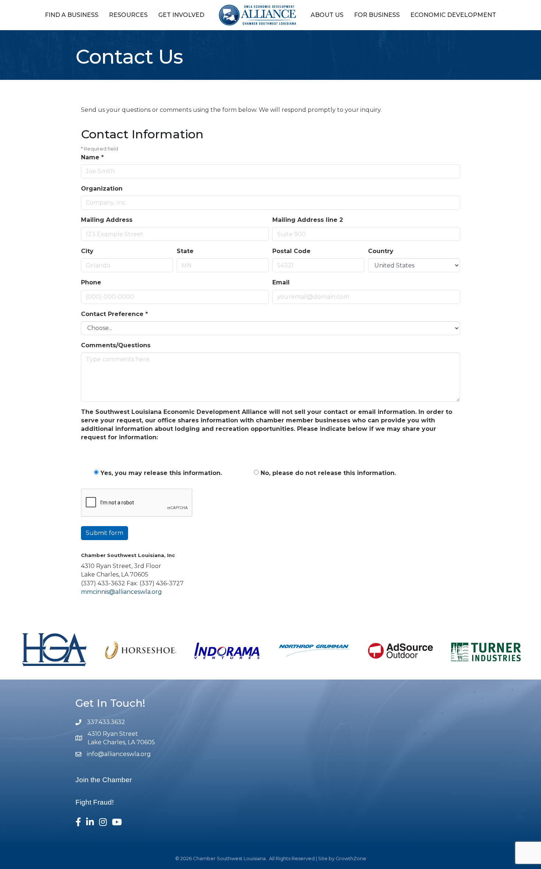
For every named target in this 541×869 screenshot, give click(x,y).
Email (281, 282)
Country (380, 251)
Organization (102, 188)
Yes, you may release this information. (161, 472)
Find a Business (71, 14)
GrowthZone (351, 858)
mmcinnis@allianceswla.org (121, 591)
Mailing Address (106, 219)
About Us (327, 14)
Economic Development (453, 14)
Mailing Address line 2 (307, 219)
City (87, 251)
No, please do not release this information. (328, 472)
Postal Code (291, 251)
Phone (91, 282)
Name (92, 157)
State (185, 251)
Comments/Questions (116, 345)
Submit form (104, 532)
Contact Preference (114, 314)
